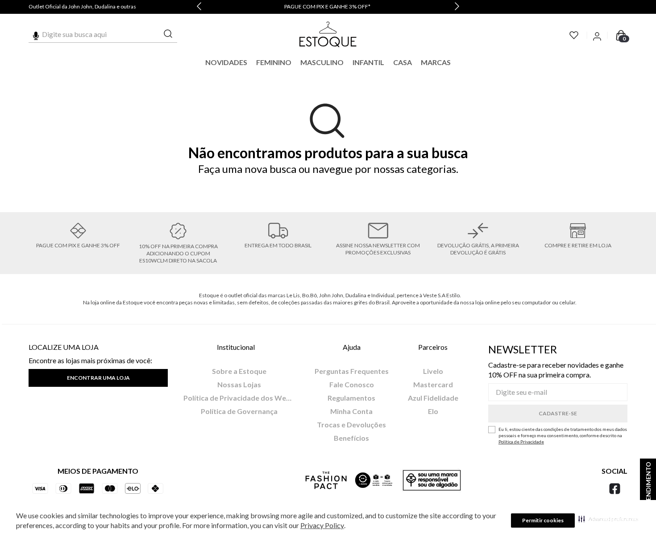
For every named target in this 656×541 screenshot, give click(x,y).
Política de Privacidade (521, 441)
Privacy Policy (322, 525)
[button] (608, 519)
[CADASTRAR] (557, 413)
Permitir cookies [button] (543, 520)
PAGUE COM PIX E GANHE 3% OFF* (327, 6)
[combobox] (103, 34)
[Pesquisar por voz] (36, 34)
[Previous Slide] (199, 7)
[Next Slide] (457, 7)
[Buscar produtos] (168, 34)
